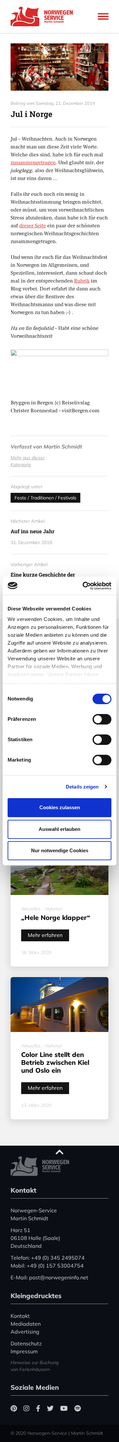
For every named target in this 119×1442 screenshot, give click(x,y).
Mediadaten (26, 1323)
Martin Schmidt (63, 446)
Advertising (25, 1331)
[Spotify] (77, 1408)
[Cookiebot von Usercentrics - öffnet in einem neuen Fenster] (84, 586)
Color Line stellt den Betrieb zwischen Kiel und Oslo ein (55, 1062)
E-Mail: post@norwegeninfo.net (49, 1277)
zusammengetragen (33, 162)
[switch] (102, 719)
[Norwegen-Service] (44, 16)
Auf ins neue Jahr (33, 531)
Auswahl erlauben (59, 829)
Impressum (24, 1351)
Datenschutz (26, 1343)
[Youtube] (64, 1408)
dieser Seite (32, 225)
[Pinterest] (14, 1408)
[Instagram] (26, 1408)
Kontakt (20, 1316)
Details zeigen (82, 787)
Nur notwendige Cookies (59, 850)
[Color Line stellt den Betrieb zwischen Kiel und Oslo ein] (59, 1004)
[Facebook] (38, 1408)
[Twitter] (50, 1408)
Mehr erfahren (45, 935)
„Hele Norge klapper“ (55, 917)
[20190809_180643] (59, 67)
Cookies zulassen (59, 807)
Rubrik (82, 281)
